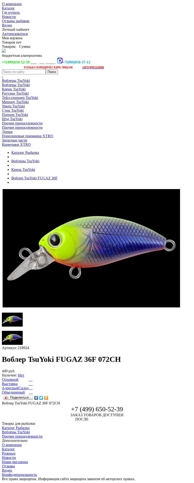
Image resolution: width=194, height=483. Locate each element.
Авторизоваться (15, 34)
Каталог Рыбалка (25, 153)
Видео (7, 25)
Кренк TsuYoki (14, 89)
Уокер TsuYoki (13, 106)
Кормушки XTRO (16, 144)
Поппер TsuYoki (15, 115)
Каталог (8, 8)
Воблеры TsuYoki (16, 81)
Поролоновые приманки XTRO (27, 136)
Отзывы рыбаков (15, 21)
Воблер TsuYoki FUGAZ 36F (34, 178)
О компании (12, 4)
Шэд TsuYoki (12, 119)
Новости (9, 17)
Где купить (11, 12)
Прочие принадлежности (22, 123)
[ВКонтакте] (36, 398)
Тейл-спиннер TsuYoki (20, 98)
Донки (7, 132)
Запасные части (14, 140)
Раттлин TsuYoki (15, 93)
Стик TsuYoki (13, 110)
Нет (21, 375)
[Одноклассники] (46, 398)
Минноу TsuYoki (15, 102)
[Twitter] (41, 398)
